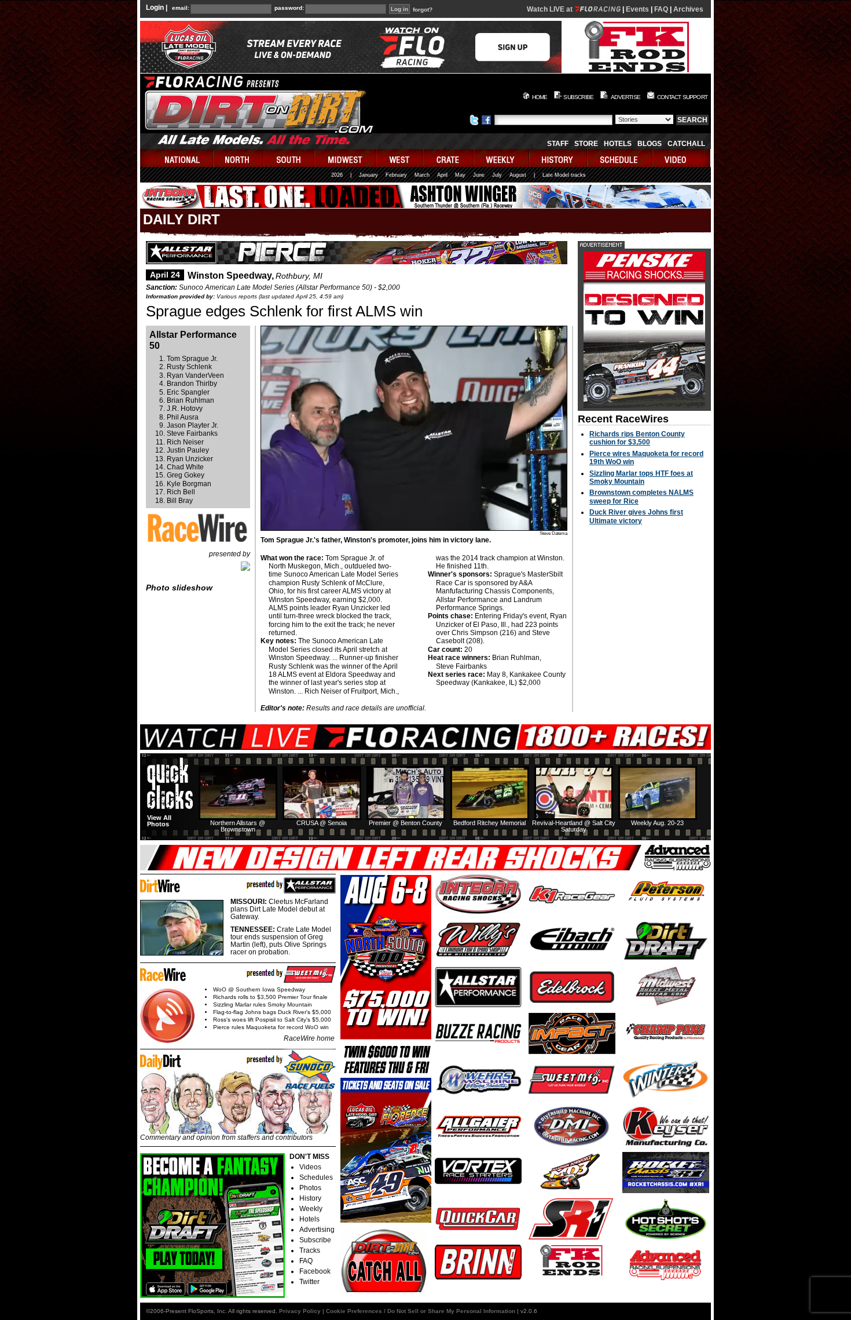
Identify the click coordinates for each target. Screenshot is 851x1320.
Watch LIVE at (550, 9)
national (177, 158)
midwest (345, 158)
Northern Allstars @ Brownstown (237, 826)
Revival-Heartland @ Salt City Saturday (573, 826)
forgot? (422, 10)
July (497, 175)
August (517, 175)
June (479, 175)
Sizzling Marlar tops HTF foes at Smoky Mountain (641, 477)
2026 (337, 175)
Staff (557, 144)
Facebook (315, 1271)
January (368, 175)
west (399, 158)
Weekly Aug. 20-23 (657, 822)
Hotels (618, 144)
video (681, 158)
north (239, 158)
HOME (540, 97)
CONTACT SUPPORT (682, 97)
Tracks (309, 1250)
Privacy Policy (300, 1311)
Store (586, 144)
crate (448, 158)
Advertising (317, 1230)
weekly (502, 158)
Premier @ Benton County (405, 822)
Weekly (310, 1209)
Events (637, 9)
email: (180, 8)
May (460, 175)
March (422, 175)
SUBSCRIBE (578, 97)
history (559, 158)
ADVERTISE (625, 97)
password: (289, 8)
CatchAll (686, 144)
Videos (310, 1167)
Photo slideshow (179, 587)
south (289, 158)
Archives (688, 9)
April (442, 175)
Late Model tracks (564, 175)
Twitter (309, 1282)
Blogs (649, 144)
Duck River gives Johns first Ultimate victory (636, 516)
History (310, 1198)
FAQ (661, 9)
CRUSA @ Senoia (321, 822)
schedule (620, 158)
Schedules (316, 1177)
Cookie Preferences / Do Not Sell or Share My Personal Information (420, 1311)
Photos (310, 1188)
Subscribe (315, 1240)
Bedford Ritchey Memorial (489, 822)
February (396, 175)
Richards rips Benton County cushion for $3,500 (637, 438)
